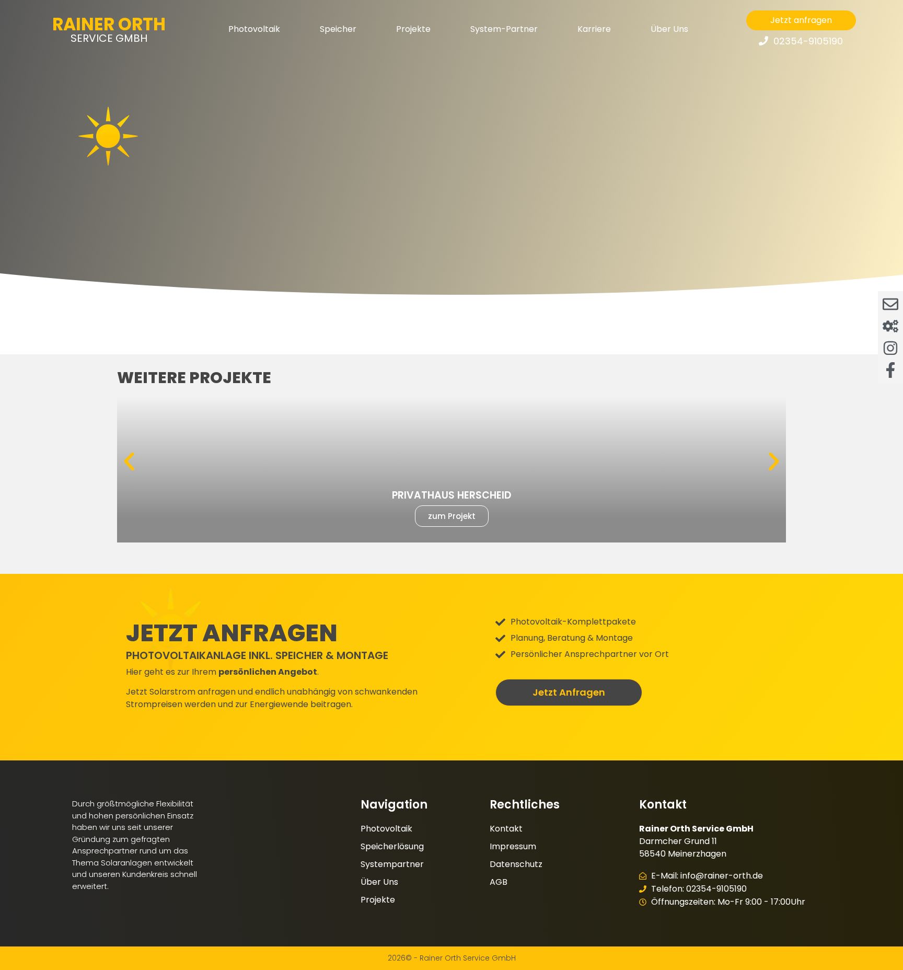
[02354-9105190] (763, 40)
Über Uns (669, 29)
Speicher (338, 29)
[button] (129, 461)
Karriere (594, 29)
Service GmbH (109, 38)
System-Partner (504, 29)
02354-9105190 (808, 41)
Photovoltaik (254, 29)
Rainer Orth (109, 24)
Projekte (413, 29)
